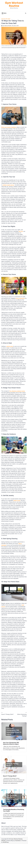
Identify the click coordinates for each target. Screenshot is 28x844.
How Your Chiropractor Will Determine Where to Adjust (11, 743)
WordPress (6, 842)
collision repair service (8, 185)
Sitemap (3, 840)
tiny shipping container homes (17, 391)
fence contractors (20, 298)
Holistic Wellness (5, 18)
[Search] (26, 13)
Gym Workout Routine (14, 4)
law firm (21, 231)
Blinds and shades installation (8, 127)
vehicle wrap (9, 346)
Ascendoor (18, 840)
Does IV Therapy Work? (10, 776)
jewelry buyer (16, 500)
